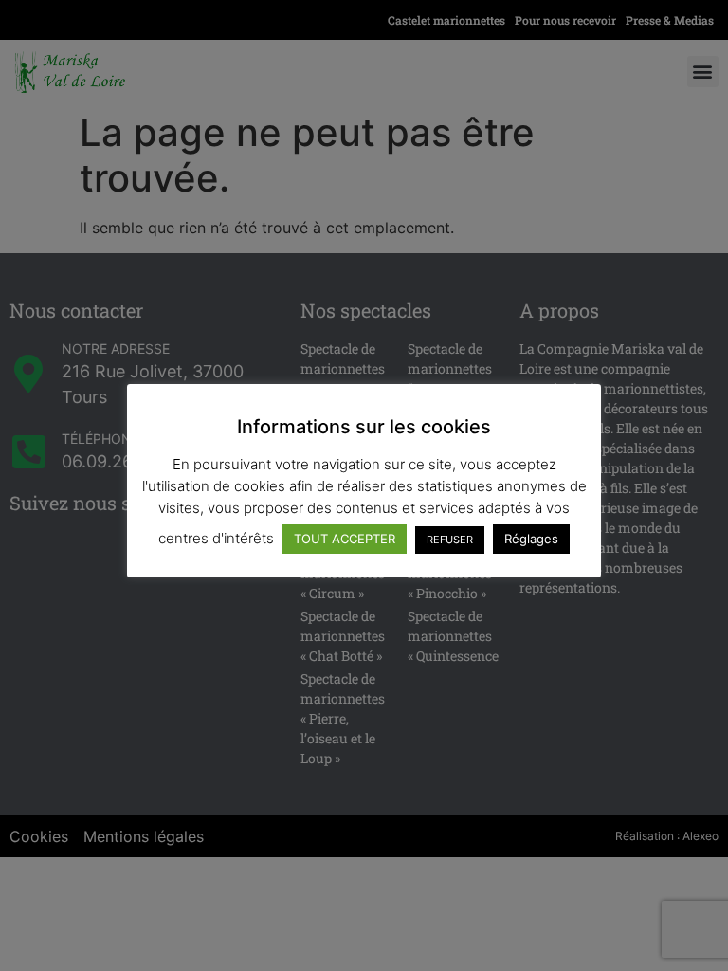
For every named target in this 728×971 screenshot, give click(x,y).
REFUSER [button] (450, 539)
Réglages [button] (531, 538)
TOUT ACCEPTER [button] (344, 538)
